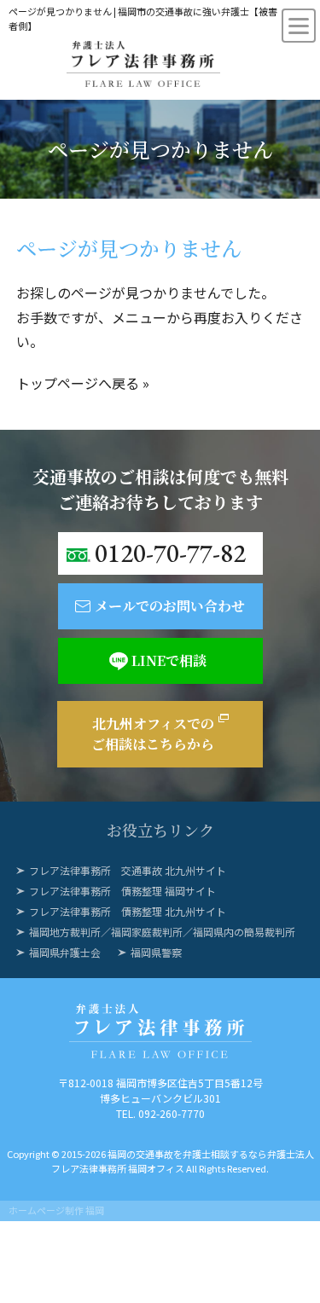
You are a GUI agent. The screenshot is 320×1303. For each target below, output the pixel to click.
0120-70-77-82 (170, 553)
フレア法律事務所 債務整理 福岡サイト (122, 890)
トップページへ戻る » (82, 383)
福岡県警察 (156, 952)
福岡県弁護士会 (65, 952)
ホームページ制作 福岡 (56, 1210)
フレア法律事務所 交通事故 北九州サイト (127, 870)
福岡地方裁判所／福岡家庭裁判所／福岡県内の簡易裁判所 (162, 931)
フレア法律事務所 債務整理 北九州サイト (127, 911)
